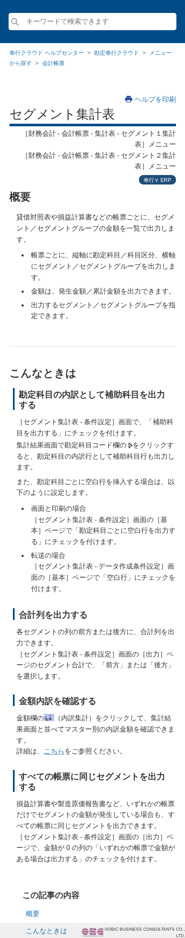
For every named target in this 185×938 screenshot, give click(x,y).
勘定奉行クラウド (116, 53)
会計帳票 (53, 63)
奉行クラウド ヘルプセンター (46, 53)
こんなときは (46, 931)
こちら (54, 751)
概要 (33, 913)
